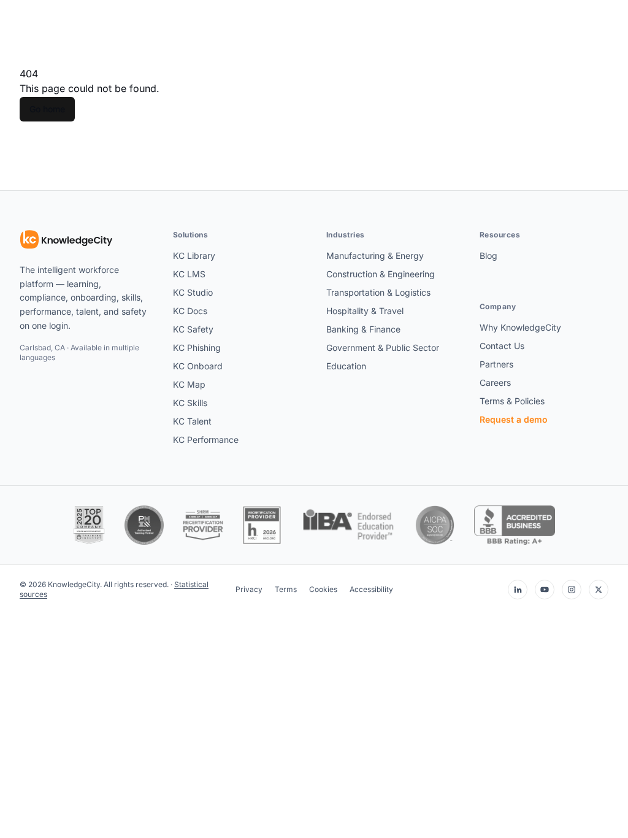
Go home (47, 109)
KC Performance (206, 439)
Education (346, 366)
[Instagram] (571, 589)
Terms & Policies (512, 401)
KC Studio (193, 292)
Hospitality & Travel (365, 311)
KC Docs (190, 311)
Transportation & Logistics (378, 292)
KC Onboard (198, 366)
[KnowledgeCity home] (66, 240)
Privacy (249, 589)
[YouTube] (544, 589)
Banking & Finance (363, 329)
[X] (598, 589)
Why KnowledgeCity (520, 327)
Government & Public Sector (382, 347)
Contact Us (502, 345)
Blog (488, 255)
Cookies (323, 589)
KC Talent (192, 421)
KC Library (194, 255)
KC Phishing (197, 347)
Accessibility (371, 589)
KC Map (189, 384)
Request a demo (514, 419)
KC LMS (189, 274)
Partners (496, 364)
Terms (286, 589)
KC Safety (193, 329)
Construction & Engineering (380, 274)
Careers (495, 382)
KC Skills (190, 403)
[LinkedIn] (517, 589)
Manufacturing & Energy (375, 255)
